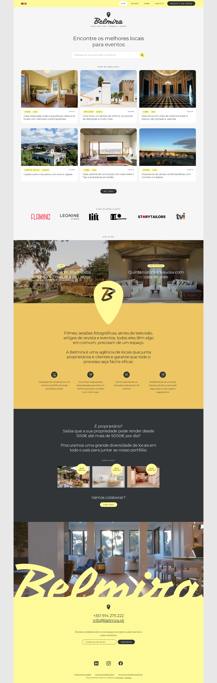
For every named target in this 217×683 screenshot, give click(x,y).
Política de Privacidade (83, 674)
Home (123, 4)
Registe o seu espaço (181, 4)
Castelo (45, 170)
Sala (153, 112)
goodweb (128, 678)
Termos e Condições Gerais (104, 674)
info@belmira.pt (108, 620)
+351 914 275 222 (108, 615)
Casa (35, 112)
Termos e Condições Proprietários (130, 674)
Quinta (99, 112)
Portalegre (88, 112)
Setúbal (146, 170)
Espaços (135, 4)
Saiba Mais (108, 505)
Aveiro (27, 112)
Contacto (159, 4)
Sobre (147, 4)
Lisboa (145, 112)
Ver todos (108, 191)
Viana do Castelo (32, 170)
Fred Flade (119, 678)
